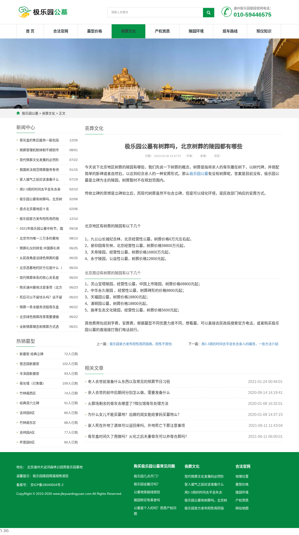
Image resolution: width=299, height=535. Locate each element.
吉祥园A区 (27, 432)
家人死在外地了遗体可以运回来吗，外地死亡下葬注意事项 (136, 426)
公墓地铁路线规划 (147, 492)
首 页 (30, 31)
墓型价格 (94, 31)
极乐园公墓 (30, 113)
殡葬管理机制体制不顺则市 (39, 150)
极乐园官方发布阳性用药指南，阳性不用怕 (141, 344)
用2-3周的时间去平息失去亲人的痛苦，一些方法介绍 (239, 344)
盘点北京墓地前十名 (34, 209)
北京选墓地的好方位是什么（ (41, 268)
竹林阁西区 (28, 393)
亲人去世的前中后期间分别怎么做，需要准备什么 (129, 393)
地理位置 (242, 476)
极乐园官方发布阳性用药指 (39, 219)
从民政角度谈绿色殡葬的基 (39, 258)
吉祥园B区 (27, 413)
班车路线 (230, 31)
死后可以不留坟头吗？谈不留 (41, 297)
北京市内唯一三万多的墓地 (39, 238)
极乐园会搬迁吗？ (147, 484)
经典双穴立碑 (29, 403)
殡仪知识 (263, 31)
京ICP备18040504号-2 (46, 485)
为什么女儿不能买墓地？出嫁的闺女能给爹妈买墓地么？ (134, 415)
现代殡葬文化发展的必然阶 (39, 160)
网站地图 (242, 508)
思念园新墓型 (29, 364)
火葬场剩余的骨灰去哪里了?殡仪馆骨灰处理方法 (128, 404)
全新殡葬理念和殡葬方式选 (39, 326)
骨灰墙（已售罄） (33, 383)
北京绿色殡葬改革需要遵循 (39, 317)
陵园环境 (196, 31)
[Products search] (208, 12)
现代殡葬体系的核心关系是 (39, 277)
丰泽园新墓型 (29, 373)
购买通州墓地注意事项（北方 (41, 287)
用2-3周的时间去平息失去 (203, 492)
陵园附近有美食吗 (147, 500)
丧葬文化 (128, 31)
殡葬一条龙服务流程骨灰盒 (39, 307)
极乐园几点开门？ (147, 476)
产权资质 (162, 31)
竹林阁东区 (28, 422)
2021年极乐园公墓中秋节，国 (41, 228)
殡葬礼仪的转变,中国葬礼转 (40, 248)
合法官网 (60, 31)
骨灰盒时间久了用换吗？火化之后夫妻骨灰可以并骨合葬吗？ (138, 437)
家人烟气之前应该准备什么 (39, 179)
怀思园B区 (27, 442)
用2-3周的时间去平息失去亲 (40, 189)
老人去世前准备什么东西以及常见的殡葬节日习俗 (129, 382)
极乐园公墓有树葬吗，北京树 (41, 199)
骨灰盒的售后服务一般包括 (39, 140)
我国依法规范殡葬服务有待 (39, 169)
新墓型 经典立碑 (31, 354)
